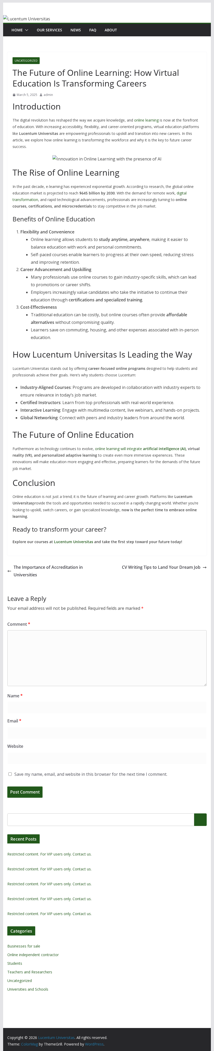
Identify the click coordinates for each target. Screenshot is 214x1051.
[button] (25, 30)
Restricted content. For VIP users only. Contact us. (49, 854)
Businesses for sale (23, 946)
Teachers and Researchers (29, 971)
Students (14, 963)
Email (14, 721)
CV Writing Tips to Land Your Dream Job (161, 567)
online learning (146, 120)
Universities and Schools (27, 989)
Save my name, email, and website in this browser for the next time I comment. (90, 774)
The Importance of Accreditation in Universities (48, 571)
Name (15, 696)
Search (200, 819)
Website (15, 746)
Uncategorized (26, 60)
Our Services (49, 29)
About (111, 29)
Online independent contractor (33, 954)
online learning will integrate (140, 448)
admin (48, 95)
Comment (18, 624)
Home (17, 29)
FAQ (92, 29)
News (75, 29)
